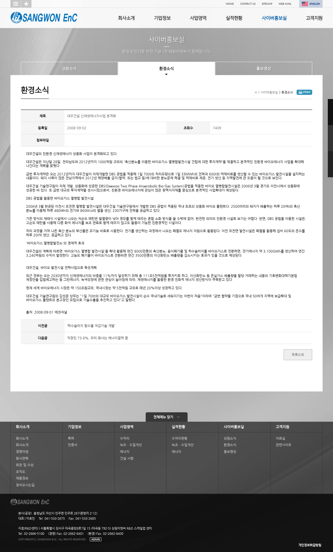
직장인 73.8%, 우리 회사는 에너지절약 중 (97, 338)
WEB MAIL (285, 3)
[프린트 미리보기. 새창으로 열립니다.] (304, 94)
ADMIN (95, 539)
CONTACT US (247, 3)
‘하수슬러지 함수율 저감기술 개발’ (91, 326)
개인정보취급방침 (309, 545)
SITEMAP (267, 3)
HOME (230, 3)
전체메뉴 (163, 417)
